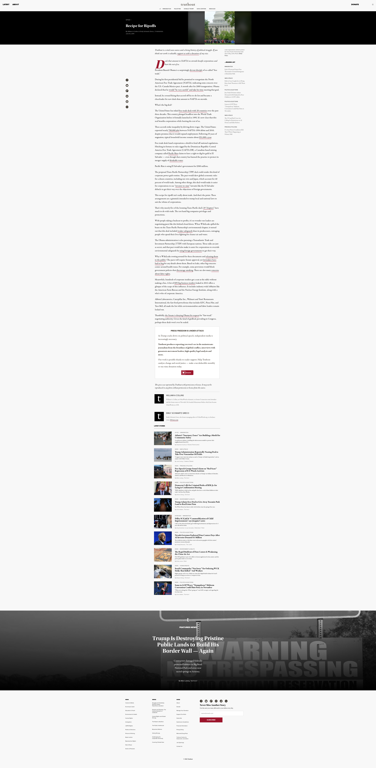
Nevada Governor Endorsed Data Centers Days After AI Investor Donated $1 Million (197, 536)
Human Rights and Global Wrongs (159, 717)
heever (189, 544)
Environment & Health (187, 499)
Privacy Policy (180, 730)
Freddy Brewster (181, 544)
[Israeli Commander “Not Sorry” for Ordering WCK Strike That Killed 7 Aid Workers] (163, 571)
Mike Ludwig (180, 478)
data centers (201, 9)
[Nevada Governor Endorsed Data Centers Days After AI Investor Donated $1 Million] (163, 538)
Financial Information (182, 726)
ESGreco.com (174, 420)
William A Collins (133, 31)
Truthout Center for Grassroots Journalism (182, 738)
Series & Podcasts (130, 749)
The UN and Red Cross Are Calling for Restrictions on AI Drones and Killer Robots (233, 120)
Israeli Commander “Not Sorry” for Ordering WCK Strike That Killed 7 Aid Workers (197, 569)
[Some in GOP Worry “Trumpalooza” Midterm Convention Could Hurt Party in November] (163, 588)
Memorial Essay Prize (182, 733)
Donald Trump (189, 9)
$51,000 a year (205, 137)
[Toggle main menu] (367, 4)
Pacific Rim (173, 153)
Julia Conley (180, 461)
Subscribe (179, 718)
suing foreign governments (190, 250)
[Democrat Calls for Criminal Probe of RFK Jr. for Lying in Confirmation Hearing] (163, 488)
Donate (355, 4)
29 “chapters (208, 208)
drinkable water (176, 160)
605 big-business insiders (184, 283)
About (15, 4)
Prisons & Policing (186, 466)
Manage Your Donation (182, 710)
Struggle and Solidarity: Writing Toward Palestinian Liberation (158, 704)
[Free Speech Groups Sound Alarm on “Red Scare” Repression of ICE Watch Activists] (163, 471)
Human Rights (184, 566)
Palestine (177, 9)
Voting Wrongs (156, 733)
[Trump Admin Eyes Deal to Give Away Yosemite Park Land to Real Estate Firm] (163, 505)
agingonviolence (193, 444)
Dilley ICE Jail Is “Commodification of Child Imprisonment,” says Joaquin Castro (194, 519)
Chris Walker (180, 509)
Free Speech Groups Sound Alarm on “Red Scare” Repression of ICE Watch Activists (196, 469)
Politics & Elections (186, 482)
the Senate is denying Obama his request (182, 315)
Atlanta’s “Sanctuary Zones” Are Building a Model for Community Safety (197, 436)
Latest (6, 4)
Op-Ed (128, 20)
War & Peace (184, 449)
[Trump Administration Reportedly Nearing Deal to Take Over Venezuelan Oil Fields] (163, 455)
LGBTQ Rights (129, 726)
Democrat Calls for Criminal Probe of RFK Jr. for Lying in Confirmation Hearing (196, 486)
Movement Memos (157, 729)
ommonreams (188, 461)
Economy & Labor (130, 707)
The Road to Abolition (158, 722)
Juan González (190, 528)
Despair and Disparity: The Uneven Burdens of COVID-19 (159, 711)
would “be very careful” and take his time (186, 89)
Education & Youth (130, 710)
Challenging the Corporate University (157, 737)
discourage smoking (184, 270)
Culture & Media (129, 703)
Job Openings (180, 742)
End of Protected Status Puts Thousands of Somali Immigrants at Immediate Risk (234, 71)
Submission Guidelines (183, 722)
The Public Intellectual (158, 725)
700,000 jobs (174, 130)
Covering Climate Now (158, 742)
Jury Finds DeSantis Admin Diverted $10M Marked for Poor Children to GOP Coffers (234, 95)
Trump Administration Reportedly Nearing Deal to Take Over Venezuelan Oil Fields (196, 453)
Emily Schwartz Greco (147, 31)
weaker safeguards (185, 231)
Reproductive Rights (130, 741)
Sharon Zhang (180, 495)
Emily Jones (180, 561)
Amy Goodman (180, 528)
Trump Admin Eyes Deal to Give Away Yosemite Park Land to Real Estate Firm (197, 503)
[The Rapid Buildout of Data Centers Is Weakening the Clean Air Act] (163, 555)
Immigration (167, 9)
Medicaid (212, 9)
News (176, 449)
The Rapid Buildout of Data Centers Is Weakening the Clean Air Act (196, 553)
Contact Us (179, 746)
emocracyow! (199, 528)
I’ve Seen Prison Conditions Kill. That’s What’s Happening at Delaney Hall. (234, 132)
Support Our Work (181, 714)
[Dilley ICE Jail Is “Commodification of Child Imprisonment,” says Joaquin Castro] (163, 521)
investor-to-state (182, 185)
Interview (178, 516)
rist (185, 561)
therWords (159, 31)
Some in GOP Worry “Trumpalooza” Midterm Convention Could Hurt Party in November (234, 107)
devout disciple (196, 70)
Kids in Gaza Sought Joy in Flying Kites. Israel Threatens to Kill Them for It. (235, 83)
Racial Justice (128, 737)
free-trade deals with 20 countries (193, 110)
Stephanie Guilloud (182, 445)
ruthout (186, 478)
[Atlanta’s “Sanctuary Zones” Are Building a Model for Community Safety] (163, 438)
